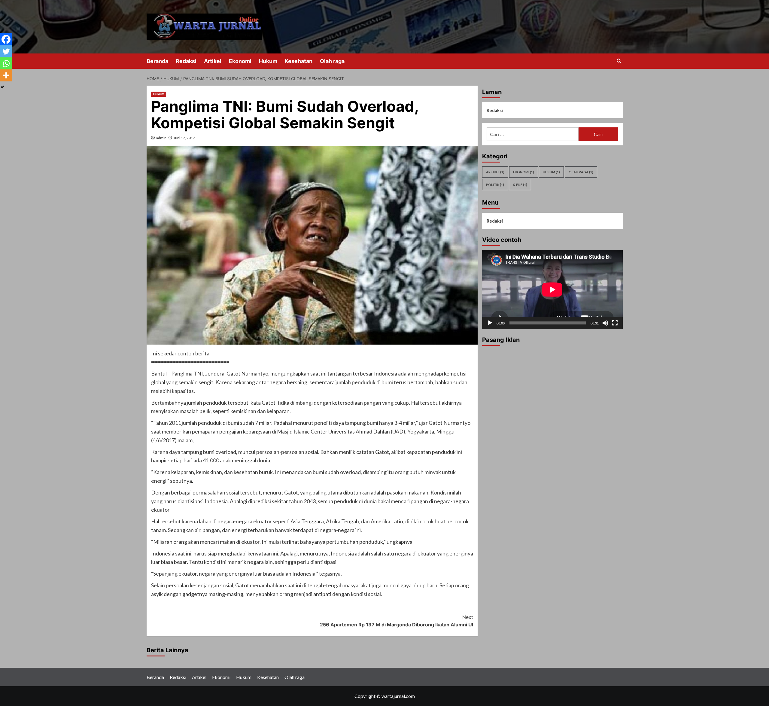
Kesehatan (298, 61)
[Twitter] (6, 51)
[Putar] (490, 323)
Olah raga (332, 61)
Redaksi (186, 61)
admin (161, 137)
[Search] (619, 61)
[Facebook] (6, 39)
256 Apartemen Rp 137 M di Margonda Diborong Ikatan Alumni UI (396, 621)
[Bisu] (605, 323)
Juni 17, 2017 (184, 137)
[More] (6, 75)
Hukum (268, 61)
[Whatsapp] (6, 63)
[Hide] (2, 87)
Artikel (212, 61)
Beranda (157, 61)
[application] (552, 289)
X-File (520, 185)
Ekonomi (240, 61)
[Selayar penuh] (615, 323)
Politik (495, 185)
